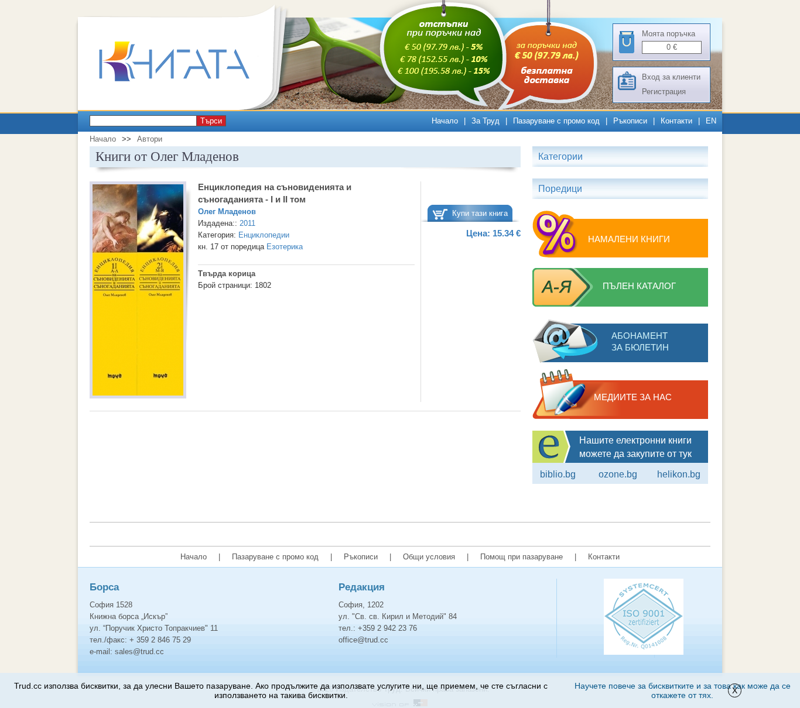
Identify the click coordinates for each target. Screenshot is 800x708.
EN (711, 120)
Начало (445, 120)
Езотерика (284, 246)
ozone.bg (618, 474)
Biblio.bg (558, 474)
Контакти (676, 120)
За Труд (485, 120)
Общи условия (429, 556)
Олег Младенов (227, 211)
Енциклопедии (263, 235)
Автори (149, 139)
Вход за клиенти (671, 77)
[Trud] (186, 107)
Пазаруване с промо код (556, 120)
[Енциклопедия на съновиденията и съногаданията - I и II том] (138, 291)
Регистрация (664, 91)
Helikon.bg (678, 474)
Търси (211, 120)
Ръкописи (630, 120)
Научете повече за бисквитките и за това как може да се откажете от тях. (683, 690)
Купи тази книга (480, 213)
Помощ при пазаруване (521, 556)
